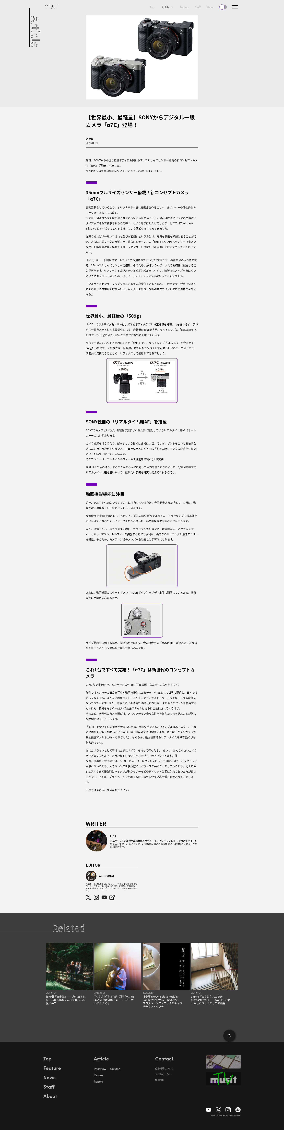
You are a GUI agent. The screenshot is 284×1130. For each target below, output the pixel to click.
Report (98, 1081)
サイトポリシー (163, 1074)
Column (115, 1069)
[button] (235, 7)
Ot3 (91, 138)
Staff (198, 7)
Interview (100, 1069)
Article (165, 7)
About (209, 7)
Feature (184, 7)
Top (152, 7)
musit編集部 (106, 876)
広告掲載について (164, 1068)
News (49, 1077)
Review (98, 1075)
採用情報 (159, 1079)
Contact (164, 1058)
